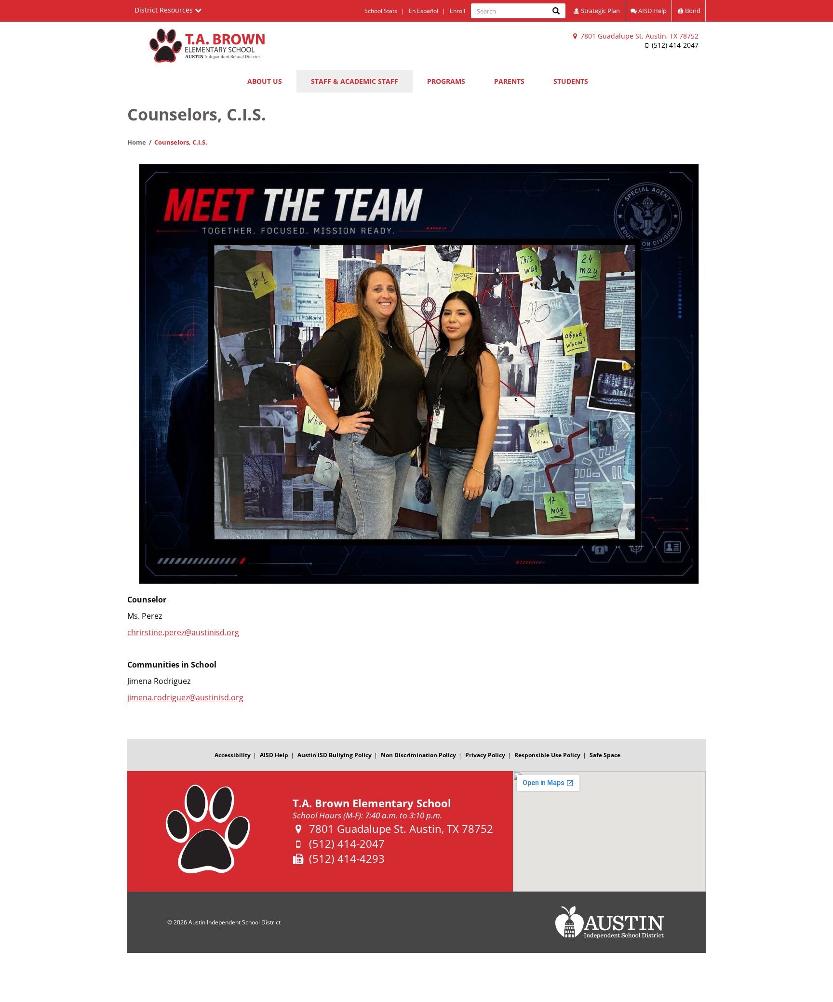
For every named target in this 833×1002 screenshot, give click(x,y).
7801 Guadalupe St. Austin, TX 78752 (638, 35)
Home (136, 142)
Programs (446, 81)
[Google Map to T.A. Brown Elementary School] (609, 831)
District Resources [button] (164, 9)
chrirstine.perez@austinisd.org (183, 632)
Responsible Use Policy (547, 755)
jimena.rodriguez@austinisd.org (185, 697)
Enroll (457, 11)
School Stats (380, 11)
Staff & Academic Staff (354, 81)
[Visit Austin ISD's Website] (609, 922)
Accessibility (233, 755)
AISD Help (652, 10)
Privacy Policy (485, 755)
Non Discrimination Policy (418, 755)
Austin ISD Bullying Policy (334, 755)
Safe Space (605, 755)
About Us (264, 81)
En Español (423, 11)
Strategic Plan (599, 10)
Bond (692, 10)
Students (570, 81)
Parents (509, 81)
